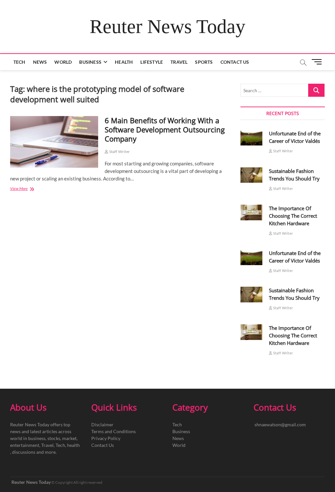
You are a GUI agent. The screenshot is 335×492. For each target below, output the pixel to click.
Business (90, 62)
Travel (178, 62)
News (40, 62)
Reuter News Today (167, 26)
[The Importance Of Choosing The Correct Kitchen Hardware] (251, 212)
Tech (19, 62)
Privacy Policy (105, 438)
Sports (204, 62)
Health (124, 62)
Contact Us (234, 62)
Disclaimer (102, 424)
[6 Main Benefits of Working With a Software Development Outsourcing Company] (54, 142)
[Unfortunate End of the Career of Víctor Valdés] (251, 137)
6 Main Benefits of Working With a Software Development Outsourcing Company (165, 129)
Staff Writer (119, 151)
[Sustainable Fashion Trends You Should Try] (251, 175)
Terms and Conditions (113, 431)
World (63, 62)
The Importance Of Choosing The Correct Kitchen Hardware (293, 216)
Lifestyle (151, 62)
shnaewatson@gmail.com (280, 424)
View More (29, 189)
